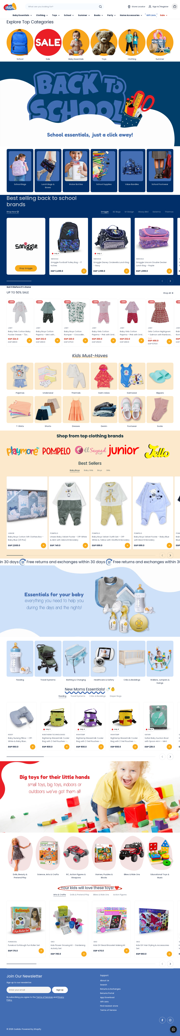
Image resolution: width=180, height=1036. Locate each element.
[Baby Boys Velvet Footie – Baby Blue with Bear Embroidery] (153, 504)
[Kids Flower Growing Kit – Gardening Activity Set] (68, 920)
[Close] (176, 1026)
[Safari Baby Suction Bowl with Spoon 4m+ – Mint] (158, 717)
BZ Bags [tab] (117, 211)
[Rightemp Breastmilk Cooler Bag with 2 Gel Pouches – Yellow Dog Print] (124, 717)
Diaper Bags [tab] (115, 696)
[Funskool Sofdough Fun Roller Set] (26, 920)
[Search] (100, 6)
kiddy (10, 734)
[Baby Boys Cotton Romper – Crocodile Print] (76, 312)
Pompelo (54, 533)
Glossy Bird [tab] (143, 211)
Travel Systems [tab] (77, 696)
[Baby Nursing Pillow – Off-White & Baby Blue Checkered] (22, 717)
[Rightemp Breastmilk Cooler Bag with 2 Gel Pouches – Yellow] (56, 717)
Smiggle (54, 259)
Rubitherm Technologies (53, 734)
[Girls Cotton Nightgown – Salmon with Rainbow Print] (160, 312)
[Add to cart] (84, 271)
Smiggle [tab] (105, 211)
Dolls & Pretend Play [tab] (79, 894)
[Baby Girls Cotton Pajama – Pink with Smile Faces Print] (104, 312)
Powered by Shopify (31, 1029)
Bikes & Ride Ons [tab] (101, 894)
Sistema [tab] (157, 211)
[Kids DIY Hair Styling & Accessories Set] (154, 920)
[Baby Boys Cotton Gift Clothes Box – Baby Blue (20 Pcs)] (27, 504)
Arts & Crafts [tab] (59, 894)
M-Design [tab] (129, 211)
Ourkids (17, 1029)
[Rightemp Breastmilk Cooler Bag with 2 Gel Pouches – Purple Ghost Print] (90, 717)
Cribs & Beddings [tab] (97, 696)
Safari (148, 734)
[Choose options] (29, 340)
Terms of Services (44, 997)
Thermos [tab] (169, 211)
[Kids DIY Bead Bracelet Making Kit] (111, 920)
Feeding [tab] (62, 696)
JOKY (10, 328)
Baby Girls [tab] (88, 470)
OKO (52, 942)
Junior (11, 533)
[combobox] (64, 6)
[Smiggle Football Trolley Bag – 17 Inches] (68, 237)
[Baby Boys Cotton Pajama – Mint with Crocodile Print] (48, 312)
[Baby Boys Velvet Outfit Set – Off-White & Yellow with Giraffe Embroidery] (111, 504)
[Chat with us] (173, 1029)
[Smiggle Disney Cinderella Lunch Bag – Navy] (111, 237)
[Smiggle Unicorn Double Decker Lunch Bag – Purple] (154, 237)
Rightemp (80, 734)
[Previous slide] (162, 281)
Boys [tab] (99, 470)
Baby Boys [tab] (75, 470)
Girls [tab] (108, 470)
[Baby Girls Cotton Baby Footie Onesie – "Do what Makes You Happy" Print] (20, 312)
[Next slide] (170, 281)
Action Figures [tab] (120, 894)
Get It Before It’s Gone (19, 287)
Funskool (12, 942)
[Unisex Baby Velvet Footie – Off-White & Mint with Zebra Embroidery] (69, 504)
